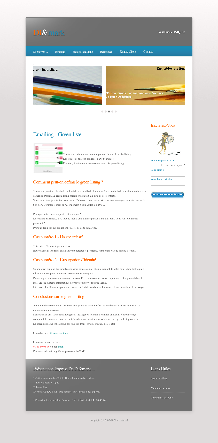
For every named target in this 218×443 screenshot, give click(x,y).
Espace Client (128, 51)
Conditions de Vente (162, 397)
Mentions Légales (160, 387)
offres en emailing (58, 333)
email (61, 346)
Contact (148, 51)
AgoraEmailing (159, 378)
